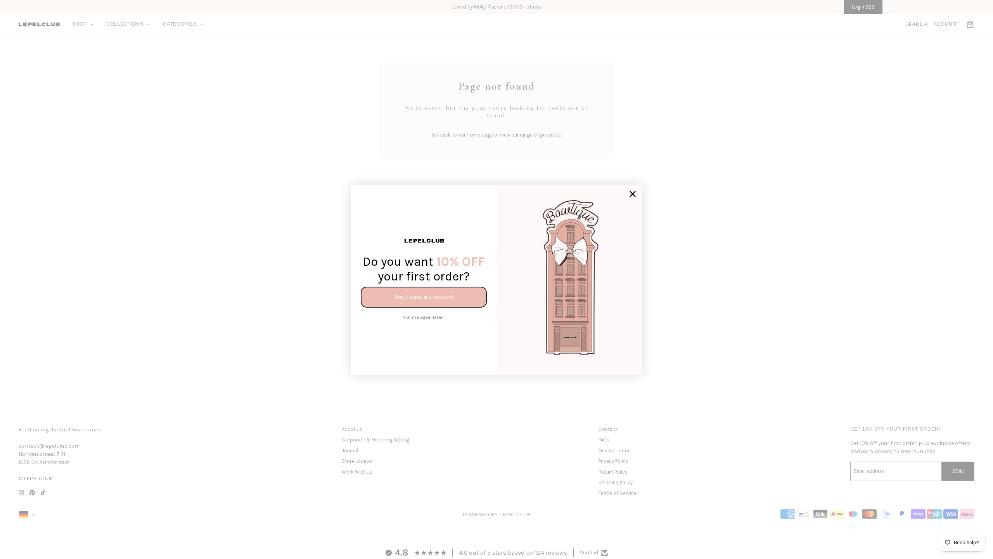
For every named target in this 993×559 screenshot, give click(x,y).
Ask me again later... (424, 317)
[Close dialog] (632, 194)
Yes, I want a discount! (424, 296)
